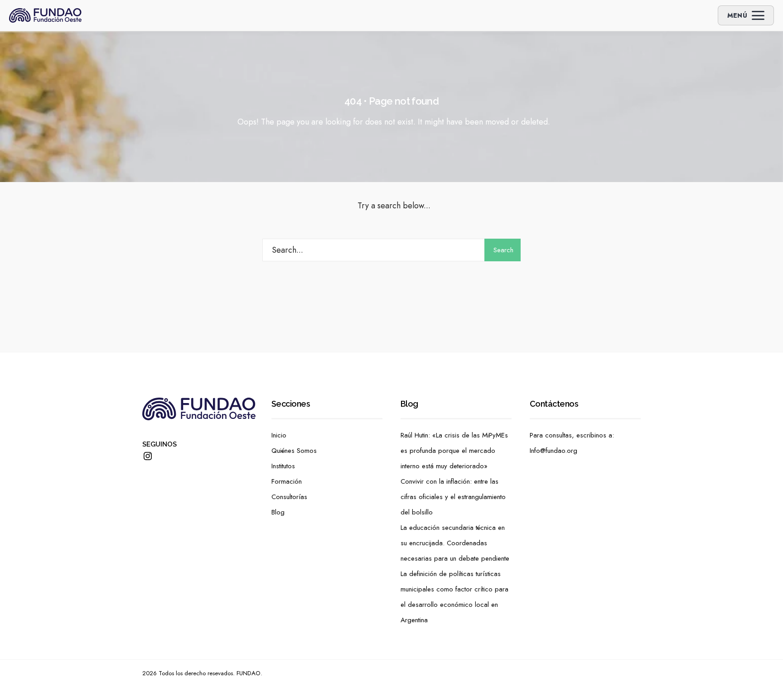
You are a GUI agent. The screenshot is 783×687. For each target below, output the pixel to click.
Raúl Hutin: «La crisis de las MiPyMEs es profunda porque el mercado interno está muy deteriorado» (454, 450)
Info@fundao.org (553, 451)
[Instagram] (147, 456)
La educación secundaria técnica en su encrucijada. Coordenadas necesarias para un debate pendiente (455, 543)
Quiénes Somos (294, 451)
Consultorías (289, 497)
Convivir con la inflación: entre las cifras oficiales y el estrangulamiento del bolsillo (453, 496)
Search (503, 250)
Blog (278, 512)
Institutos (283, 466)
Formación (286, 481)
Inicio (278, 435)
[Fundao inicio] (45, 15)
